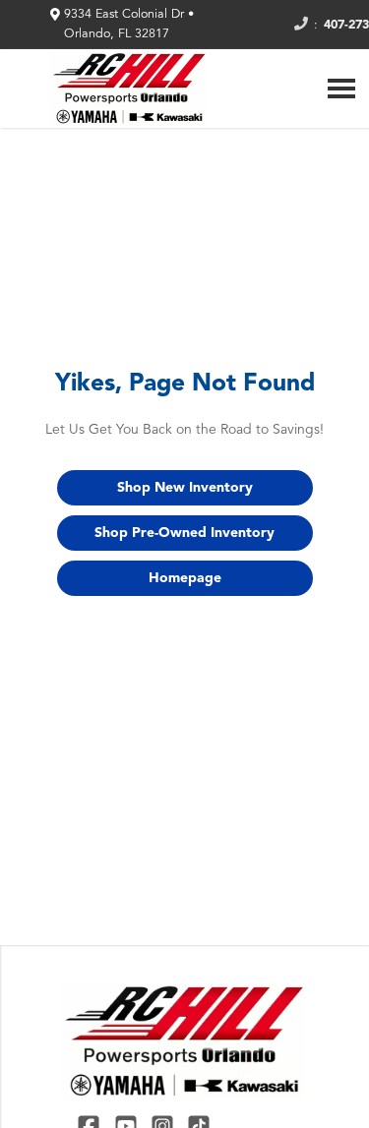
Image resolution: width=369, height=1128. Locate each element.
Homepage (185, 578)
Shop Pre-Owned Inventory (184, 533)
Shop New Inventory (185, 488)
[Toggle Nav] (341, 88)
